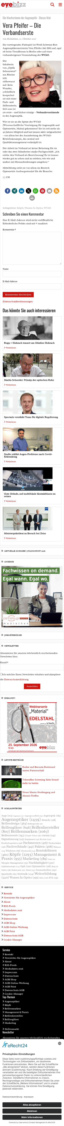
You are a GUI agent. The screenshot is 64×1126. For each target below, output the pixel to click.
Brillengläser (16, 827)
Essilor (45, 839)
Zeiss (43, 878)
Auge (7, 815)
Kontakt (8, 893)
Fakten (44, 846)
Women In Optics (34, 208)
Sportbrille (9, 874)
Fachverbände (20, 846)
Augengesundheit (34, 816)
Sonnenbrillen (46, 869)
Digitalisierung (13, 839)
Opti (25, 866)
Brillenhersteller (14, 1015)
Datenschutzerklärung (16, 679)
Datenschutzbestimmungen (18, 301)
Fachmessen (35, 843)
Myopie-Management (14, 862)
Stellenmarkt (12, 1029)
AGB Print (9, 931)
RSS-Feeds (10, 906)
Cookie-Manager (13, 939)
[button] (52, 5)
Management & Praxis (17, 1012)
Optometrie (41, 866)
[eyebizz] (13, 4)
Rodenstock (18, 870)
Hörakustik (28, 851)
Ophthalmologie (10, 866)
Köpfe (20, 208)
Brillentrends (12, 835)
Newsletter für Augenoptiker (19, 897)
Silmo (30, 870)
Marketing (35, 858)
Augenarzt (18, 816)
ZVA (53, 877)
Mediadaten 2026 (13, 910)
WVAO (47, 208)
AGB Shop (9, 922)
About (7, 901)
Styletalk (25, 874)
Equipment (32, 839)
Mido (51, 859)
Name (6, 269)
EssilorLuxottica (12, 843)
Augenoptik (52, 815)
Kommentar (9, 229)
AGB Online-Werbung (16, 927)
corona (49, 835)
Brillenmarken (30, 831)
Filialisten (13, 850)
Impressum (10, 914)
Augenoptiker (21, 819)
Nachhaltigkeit (41, 863)
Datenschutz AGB (13, 935)
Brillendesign (14, 823)
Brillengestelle (35, 824)
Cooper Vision (33, 835)
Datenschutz (10, 918)
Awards (48, 820)
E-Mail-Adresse (10, 281)
